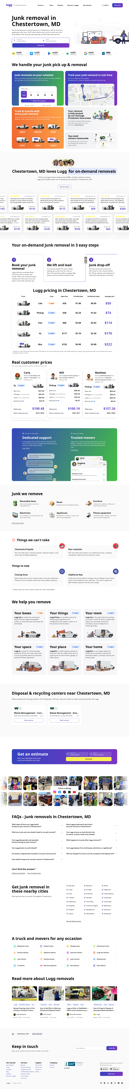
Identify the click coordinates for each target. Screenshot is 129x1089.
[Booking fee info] (23, 401)
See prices (40, 45)
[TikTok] (64, 792)
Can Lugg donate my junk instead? (24, 848)
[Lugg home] (9, 5)
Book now (117, 5)
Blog (7, 1071)
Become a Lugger (11, 1076)
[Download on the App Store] (104, 1069)
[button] (44, 203)
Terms (19, 1083)
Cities (51, 5)
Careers (52, 1067)
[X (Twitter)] (69, 792)
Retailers (60, 5)
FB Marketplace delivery (27, 1071)
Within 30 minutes (39, 101)
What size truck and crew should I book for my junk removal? (34, 832)
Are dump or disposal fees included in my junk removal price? (34, 854)
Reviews (52, 1065)
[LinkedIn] (118, 1083)
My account (38, 1067)
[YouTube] (74, 792)
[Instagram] (54, 792)
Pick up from (19, 39)
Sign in (106, 5)
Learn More (26, 448)
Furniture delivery (26, 1067)
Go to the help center (34, 873)
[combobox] (26, 40)
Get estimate (87, 5)
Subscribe (112, 1048)
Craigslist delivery (26, 1069)
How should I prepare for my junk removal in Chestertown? (33, 859)
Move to (47, 39)
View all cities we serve (73, 921)
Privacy (15, 1083)
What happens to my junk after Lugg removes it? (83, 840)
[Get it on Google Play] (114, 1069)
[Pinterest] (111, 1083)
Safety (37, 1071)
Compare (8, 1069)
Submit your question (18, 873)
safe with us (79, 125)
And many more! (18, 523)
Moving (23, 1065)
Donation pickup (25, 1074)
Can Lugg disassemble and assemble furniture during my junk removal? (25, 841)
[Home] (13, 1034)
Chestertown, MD (23, 1034)
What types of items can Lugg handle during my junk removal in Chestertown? (26, 825)
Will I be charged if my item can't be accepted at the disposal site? (90, 854)
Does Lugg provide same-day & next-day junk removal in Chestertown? (79, 825)
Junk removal (24, 1076)
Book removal (28, 720)
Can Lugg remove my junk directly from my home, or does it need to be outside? (80, 833)
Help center (38, 1065)
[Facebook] (59, 792)
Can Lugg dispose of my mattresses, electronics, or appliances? (89, 848)
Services (40, 5)
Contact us (38, 1069)
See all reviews (64, 187)
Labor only (24, 1078)
